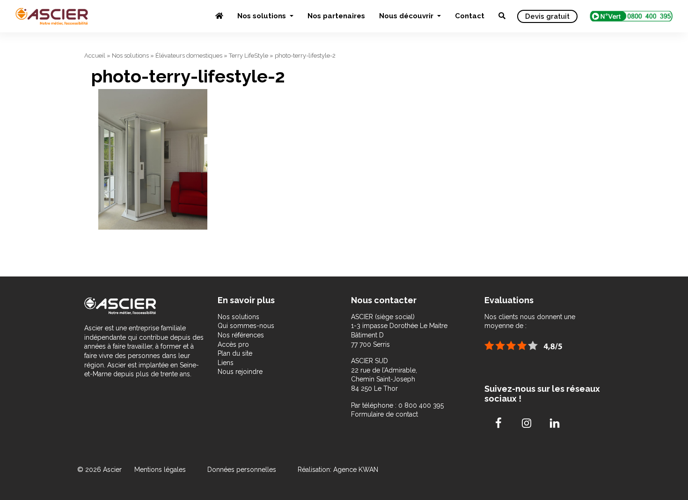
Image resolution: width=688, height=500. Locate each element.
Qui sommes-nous (246, 325)
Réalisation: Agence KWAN (338, 469)
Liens (226, 362)
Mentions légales (161, 469)
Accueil (94, 55)
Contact (469, 16)
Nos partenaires (336, 16)
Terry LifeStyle (248, 55)
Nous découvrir (407, 16)
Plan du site (235, 353)
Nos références (241, 335)
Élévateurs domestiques (188, 55)
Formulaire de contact (384, 414)
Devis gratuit (547, 16)
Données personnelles (241, 469)
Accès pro (233, 344)
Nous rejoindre (240, 371)
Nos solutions (262, 16)
